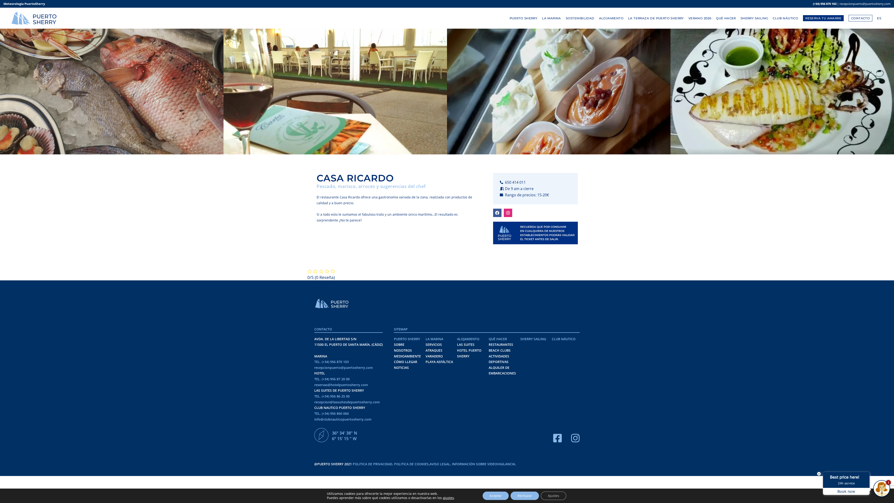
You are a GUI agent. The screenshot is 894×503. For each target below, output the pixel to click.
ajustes (448, 498)
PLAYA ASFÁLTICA (439, 362)
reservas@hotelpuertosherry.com (341, 385)
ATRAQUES (434, 350)
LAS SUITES (465, 344)
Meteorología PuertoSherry (24, 4)
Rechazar (525, 495)
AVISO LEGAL (440, 464)
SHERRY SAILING (533, 339)
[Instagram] (508, 213)
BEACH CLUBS (500, 350)
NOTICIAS (401, 367)
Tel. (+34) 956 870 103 (331, 362)
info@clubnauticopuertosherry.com (342, 419)
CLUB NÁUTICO (564, 339)
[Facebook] (497, 213)
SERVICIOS (434, 344)
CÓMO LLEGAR (405, 362)
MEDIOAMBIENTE (407, 356)
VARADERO (434, 356)
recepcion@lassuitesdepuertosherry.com (347, 402)
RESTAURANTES (501, 344)
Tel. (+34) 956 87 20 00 (332, 379)
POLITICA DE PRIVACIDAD (372, 464)
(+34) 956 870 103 (824, 4)
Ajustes (553, 495)
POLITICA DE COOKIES (411, 464)
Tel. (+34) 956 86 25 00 (332, 396)
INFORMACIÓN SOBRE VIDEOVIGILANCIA (483, 464)
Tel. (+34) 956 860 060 (331, 413)
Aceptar (496, 495)
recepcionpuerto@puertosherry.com (865, 4)
